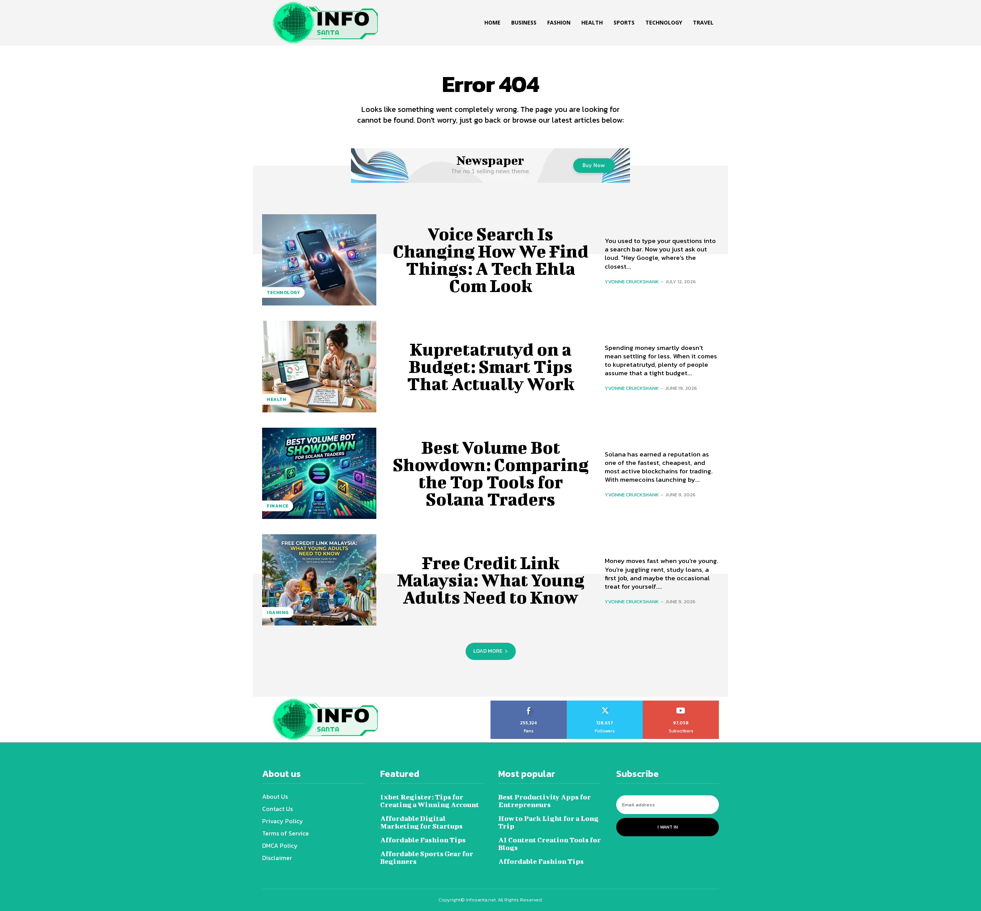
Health (276, 399)
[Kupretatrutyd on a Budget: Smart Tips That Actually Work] (319, 366)
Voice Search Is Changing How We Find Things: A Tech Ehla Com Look (491, 259)
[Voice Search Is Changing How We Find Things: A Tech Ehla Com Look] (319, 259)
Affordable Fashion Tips (423, 840)
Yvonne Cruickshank (632, 281)
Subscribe (681, 703)
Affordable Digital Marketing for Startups (421, 822)
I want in (668, 827)
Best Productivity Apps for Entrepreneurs (544, 801)
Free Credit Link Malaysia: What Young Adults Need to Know (490, 580)
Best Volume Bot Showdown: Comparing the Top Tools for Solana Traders (491, 473)
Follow (604, 703)
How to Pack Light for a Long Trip (548, 822)
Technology (283, 292)
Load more (487, 651)
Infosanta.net (481, 899)
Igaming (278, 612)
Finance (278, 505)
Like (528, 703)
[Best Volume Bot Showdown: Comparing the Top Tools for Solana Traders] (319, 473)
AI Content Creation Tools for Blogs (549, 844)
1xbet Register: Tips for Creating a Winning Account (429, 801)
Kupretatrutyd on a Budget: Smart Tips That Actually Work (490, 366)
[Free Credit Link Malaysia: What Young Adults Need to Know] (319, 579)
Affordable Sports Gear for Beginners (426, 857)
